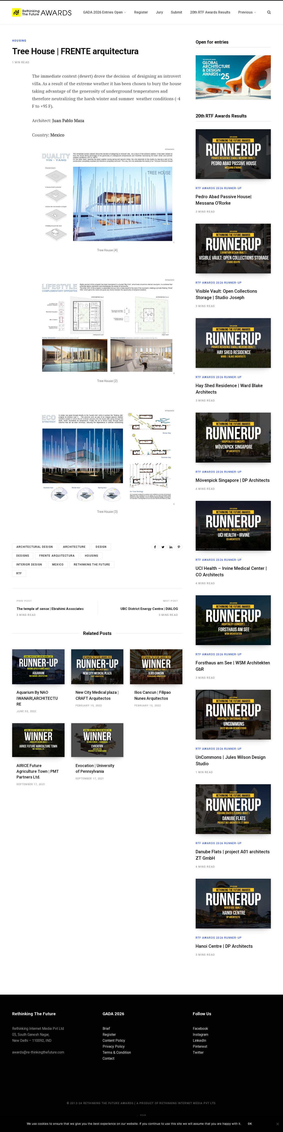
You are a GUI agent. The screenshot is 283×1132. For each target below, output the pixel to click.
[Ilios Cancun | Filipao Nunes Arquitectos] (156, 666)
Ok (250, 1123)
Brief (106, 1028)
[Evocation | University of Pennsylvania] (97, 740)
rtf (19, 573)
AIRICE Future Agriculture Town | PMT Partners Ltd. (38, 771)
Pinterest (200, 1046)
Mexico (58, 564)
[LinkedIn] (170, 546)
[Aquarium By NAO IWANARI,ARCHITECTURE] (38, 666)
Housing (19, 40)
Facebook (200, 1028)
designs (22, 555)
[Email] (16, 124)
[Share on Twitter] (16, 100)
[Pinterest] (16, 112)
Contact (108, 1058)
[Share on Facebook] (16, 88)
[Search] (269, 12)
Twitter (198, 1052)
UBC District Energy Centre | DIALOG (149, 609)
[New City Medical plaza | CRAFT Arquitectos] (97, 666)
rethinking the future (92, 564)
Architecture (74, 546)
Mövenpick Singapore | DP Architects (233, 480)
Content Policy (114, 1040)
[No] (277, 1124)
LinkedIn (199, 1040)
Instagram (200, 1034)
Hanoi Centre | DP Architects (224, 946)
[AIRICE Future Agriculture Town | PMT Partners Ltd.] (38, 740)
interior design (29, 564)
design (101, 546)
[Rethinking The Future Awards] (42, 12)
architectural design (34, 546)
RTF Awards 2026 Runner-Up (219, 188)
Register (109, 1034)
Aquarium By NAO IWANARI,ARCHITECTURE (37, 698)
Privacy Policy (114, 1046)
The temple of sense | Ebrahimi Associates (50, 609)
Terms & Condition (117, 1052)
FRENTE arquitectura (57, 555)
